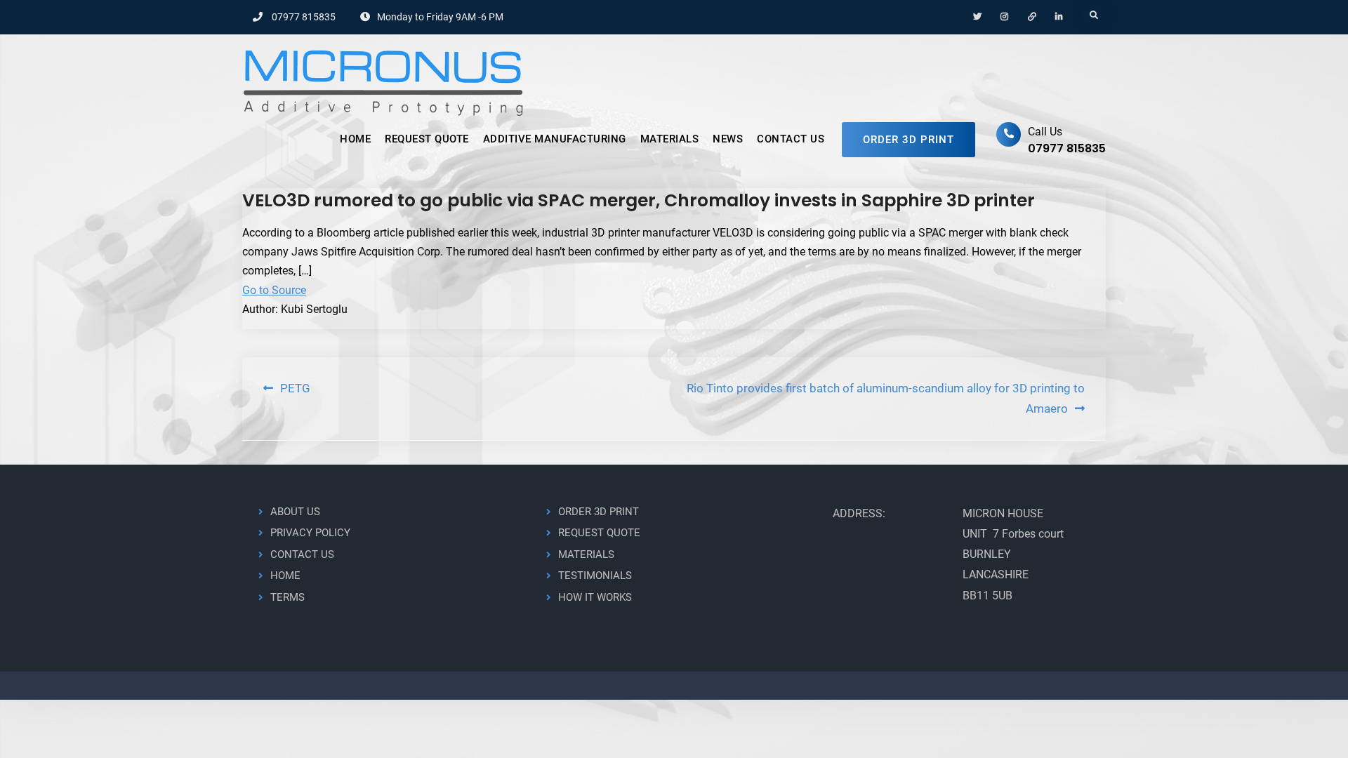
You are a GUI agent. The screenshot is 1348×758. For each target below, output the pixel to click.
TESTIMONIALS (595, 575)
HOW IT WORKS (595, 597)
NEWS (728, 139)
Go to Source (274, 290)
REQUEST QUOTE (427, 139)
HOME (355, 139)
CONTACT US (790, 139)
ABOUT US (295, 511)
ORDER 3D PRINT (908, 139)
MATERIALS (669, 139)
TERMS (287, 597)
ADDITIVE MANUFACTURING (554, 139)
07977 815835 (304, 16)
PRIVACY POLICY (310, 532)
